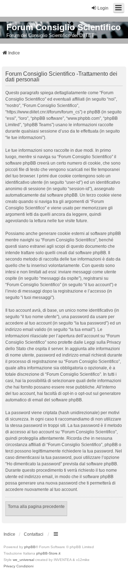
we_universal (23, 560)
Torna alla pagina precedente (36, 506)
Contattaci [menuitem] (33, 534)
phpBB (30, 547)
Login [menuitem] (102, 8)
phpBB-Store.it (48, 553)
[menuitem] (9, 566)
